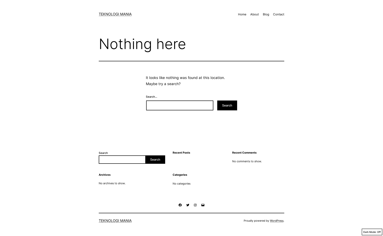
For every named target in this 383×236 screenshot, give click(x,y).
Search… (151, 96)
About (254, 14)
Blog (266, 14)
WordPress (277, 220)
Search (103, 152)
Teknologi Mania (115, 14)
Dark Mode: (369, 231)
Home (242, 14)
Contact (278, 14)
